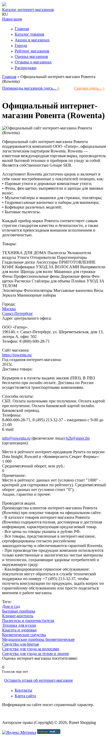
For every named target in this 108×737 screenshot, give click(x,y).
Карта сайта (25, 696)
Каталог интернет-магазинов (28, 9)
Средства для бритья (20, 644)
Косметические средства (24, 634)
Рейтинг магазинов (32, 51)
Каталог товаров (29, 34)
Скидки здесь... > (89, 88)
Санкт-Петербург (17, 313)
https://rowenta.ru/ (17, 355)
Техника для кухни (19, 625)
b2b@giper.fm (78, 438)
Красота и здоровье (19, 630)
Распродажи (25, 67)
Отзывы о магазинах (33, 62)
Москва (9, 309)
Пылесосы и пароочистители (28, 620)
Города (21, 45)
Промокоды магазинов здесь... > (31, 88)
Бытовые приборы (18, 611)
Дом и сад (11, 606)
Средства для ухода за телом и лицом (35, 653)
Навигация (12, 19)
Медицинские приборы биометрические (38, 639)
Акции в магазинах (32, 40)
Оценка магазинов (31, 56)
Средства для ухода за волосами (30, 649)
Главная (22, 28)
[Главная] (4, 5)
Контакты (23, 690)
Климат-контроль (17, 616)
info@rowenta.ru (16, 438)
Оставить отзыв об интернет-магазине (38, 680)
